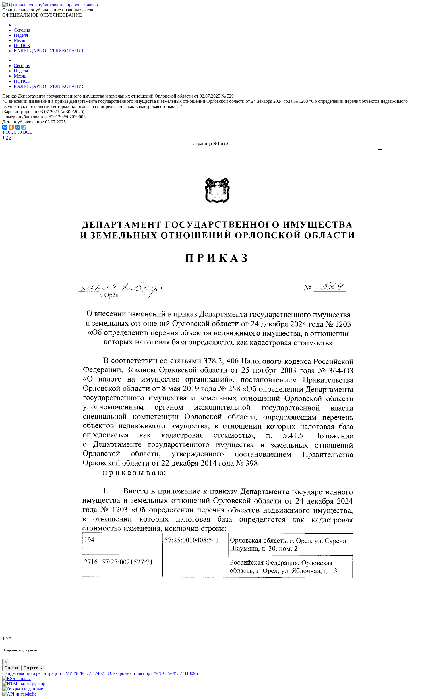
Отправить (33, 668)
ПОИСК (22, 45)
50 (19, 132)
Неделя (21, 35)
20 (13, 132)
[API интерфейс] (19, 694)
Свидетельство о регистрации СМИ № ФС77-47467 (53, 673)
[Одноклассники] (11, 127)
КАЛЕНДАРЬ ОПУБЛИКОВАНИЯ (49, 50)
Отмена (11, 668)
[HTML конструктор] (23, 683)
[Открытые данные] (22, 688)
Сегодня (22, 30)
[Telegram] (23, 127)
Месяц (20, 40)
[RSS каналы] (16, 678)
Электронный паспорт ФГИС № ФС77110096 (153, 673)
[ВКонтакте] (4, 127)
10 (8, 132)
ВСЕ (27, 132)
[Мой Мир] (17, 127)
